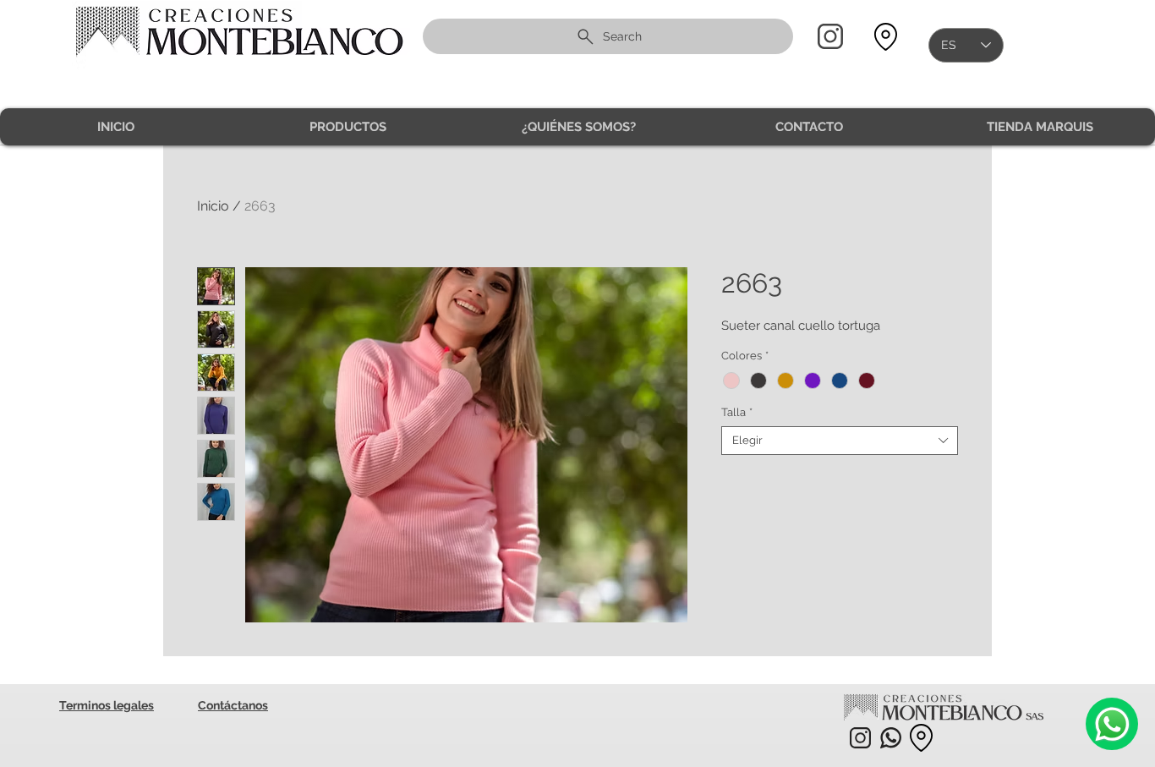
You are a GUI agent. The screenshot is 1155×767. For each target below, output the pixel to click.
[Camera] (1112, 724)
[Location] (885, 37)
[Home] (830, 36)
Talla (737, 412)
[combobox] (839, 440)
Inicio (213, 206)
